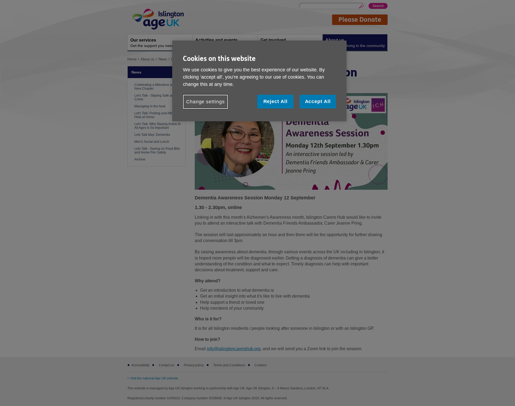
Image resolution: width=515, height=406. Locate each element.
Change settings (205, 101)
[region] (259, 81)
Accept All (318, 101)
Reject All (275, 101)
